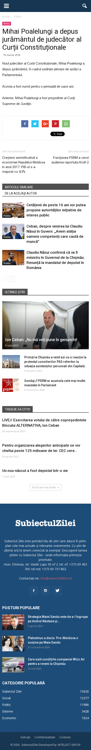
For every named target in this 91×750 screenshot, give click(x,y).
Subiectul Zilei (12, 691)
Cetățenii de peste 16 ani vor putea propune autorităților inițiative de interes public (56, 210)
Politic (7, 23)
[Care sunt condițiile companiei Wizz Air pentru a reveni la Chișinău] (13, 665)
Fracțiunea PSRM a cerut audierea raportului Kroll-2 (70, 160)
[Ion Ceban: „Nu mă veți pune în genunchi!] (45, 325)
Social (6, 698)
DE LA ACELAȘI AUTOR (21, 193)
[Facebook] (33, 590)
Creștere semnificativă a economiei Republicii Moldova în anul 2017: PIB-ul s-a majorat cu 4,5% (23, 165)
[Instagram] (45, 590)
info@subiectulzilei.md (56, 578)
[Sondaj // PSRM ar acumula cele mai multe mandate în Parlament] (11, 385)
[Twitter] (57, 590)
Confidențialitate (44, 737)
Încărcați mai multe (44, 487)
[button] (85, 6)
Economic (9, 718)
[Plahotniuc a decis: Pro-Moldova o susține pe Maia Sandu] (13, 643)
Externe (7, 711)
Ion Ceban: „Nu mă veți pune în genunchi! (41, 339)
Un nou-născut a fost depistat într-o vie (35, 470)
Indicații (25, 737)
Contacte (65, 737)
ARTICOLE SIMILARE (19, 187)
